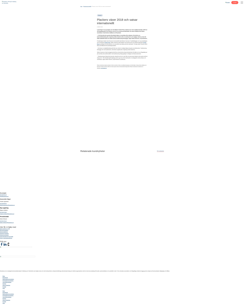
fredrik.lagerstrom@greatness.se (7, 205)
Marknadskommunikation (8, 279)
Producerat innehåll (87, 6)
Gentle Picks (107, 42)
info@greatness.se (4, 196)
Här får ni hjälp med (8, 227)
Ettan (4, 276)
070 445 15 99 (3, 212)
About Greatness (6, 285)
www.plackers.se (104, 68)
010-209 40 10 (3, 194)
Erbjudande (5, 277)
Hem (81, 6)
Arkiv (4, 288)
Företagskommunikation (8, 280)
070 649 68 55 (3, 203)
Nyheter (4, 283)
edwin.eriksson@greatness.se (7, 222)
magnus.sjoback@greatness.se (7, 213)
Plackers (100, 15)
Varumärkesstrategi (7, 282)
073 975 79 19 (3, 221)
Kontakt (234, 2)
